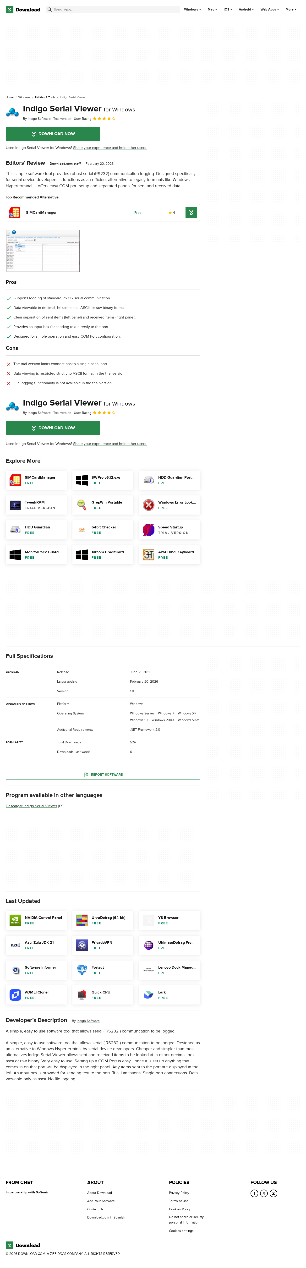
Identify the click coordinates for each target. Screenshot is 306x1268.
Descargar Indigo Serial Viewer (31, 806)
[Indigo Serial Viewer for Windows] (12, 112)
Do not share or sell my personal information (186, 1219)
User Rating (82, 119)
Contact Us (95, 1209)
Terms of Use (179, 1201)
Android (245, 9)
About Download (99, 1193)
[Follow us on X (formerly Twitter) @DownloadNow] (264, 1193)
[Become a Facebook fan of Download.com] (254, 1193)
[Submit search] (50, 9)
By (37, 119)
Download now (56, 134)
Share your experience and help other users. (110, 147)
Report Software (107, 775)
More (290, 9)
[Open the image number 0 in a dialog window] (43, 251)
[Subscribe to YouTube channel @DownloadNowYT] (273, 1193)
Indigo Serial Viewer (79, 109)
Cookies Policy (180, 1209)
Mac (211, 9)
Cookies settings (181, 1231)
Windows (191, 9)
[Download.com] (23, 9)
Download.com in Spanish (106, 1217)
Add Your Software (101, 1201)
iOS (226, 9)
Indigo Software (88, 1021)
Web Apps (268, 9)
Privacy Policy (179, 1193)
